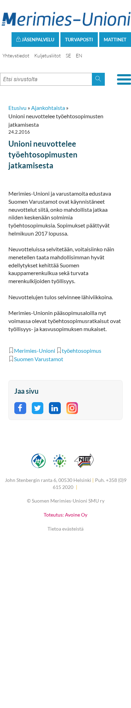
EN (79, 55)
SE (68, 55)
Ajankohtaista (48, 107)
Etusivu (17, 107)
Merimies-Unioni (34, 350)
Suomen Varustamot (38, 359)
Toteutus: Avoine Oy (65, 515)
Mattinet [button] (115, 39)
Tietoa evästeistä (65, 529)
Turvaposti (79, 39)
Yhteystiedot (15, 55)
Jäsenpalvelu (37, 39)
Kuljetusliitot (47, 55)
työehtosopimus (81, 350)
